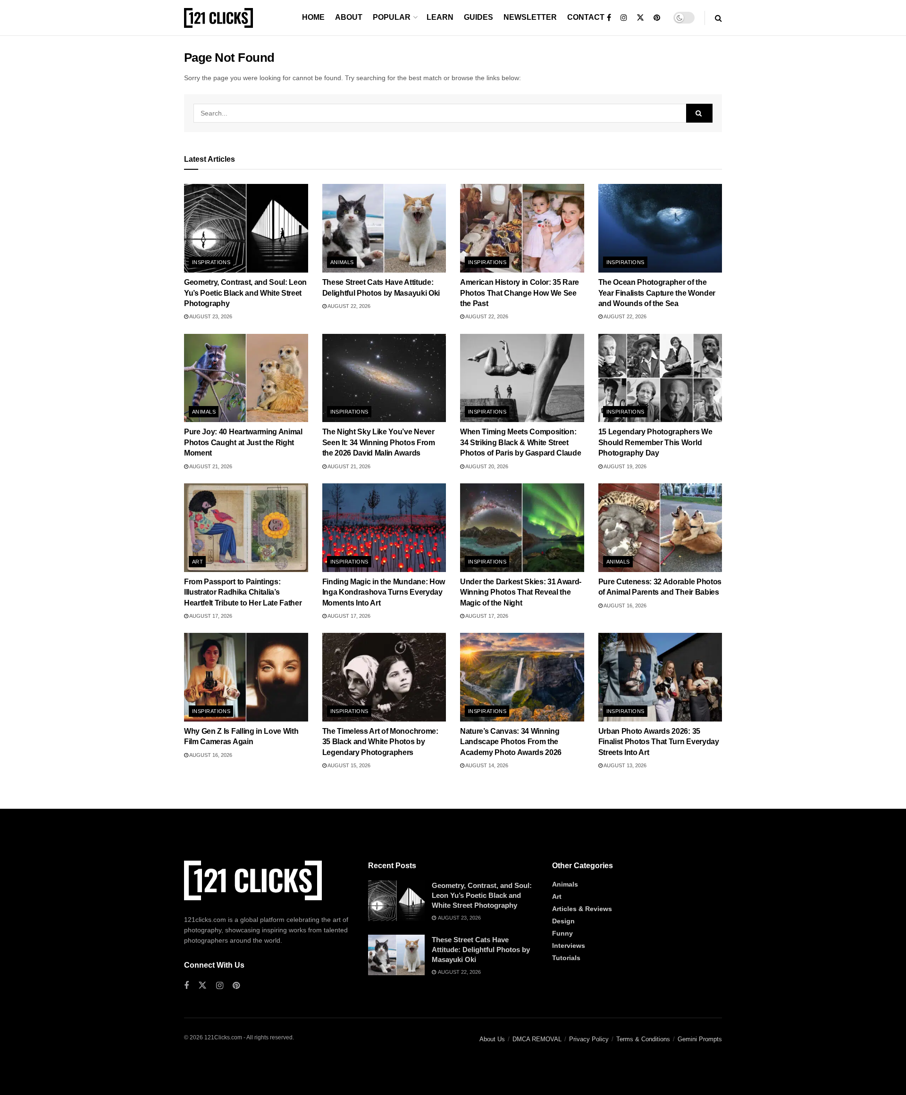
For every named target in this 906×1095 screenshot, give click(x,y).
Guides (478, 17)
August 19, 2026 (624, 466)
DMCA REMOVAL (537, 1039)
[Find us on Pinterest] (657, 18)
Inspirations (211, 262)
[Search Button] (718, 18)
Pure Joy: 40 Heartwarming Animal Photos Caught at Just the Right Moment (243, 442)
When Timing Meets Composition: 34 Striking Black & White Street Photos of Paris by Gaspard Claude (520, 442)
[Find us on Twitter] (640, 18)
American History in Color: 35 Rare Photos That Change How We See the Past (519, 292)
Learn (440, 17)
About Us (492, 1039)
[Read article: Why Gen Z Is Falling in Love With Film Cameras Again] (246, 677)
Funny (562, 933)
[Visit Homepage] (218, 18)
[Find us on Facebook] (609, 18)
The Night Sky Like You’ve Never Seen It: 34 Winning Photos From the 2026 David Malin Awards (378, 442)
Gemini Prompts (700, 1039)
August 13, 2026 (624, 765)
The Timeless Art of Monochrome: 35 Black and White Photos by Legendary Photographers (380, 741)
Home (313, 17)
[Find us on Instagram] (624, 18)
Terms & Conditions (643, 1039)
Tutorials (566, 958)
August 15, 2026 (348, 765)
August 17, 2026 (210, 616)
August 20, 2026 (486, 466)
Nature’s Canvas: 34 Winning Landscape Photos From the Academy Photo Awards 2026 (511, 741)
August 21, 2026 (210, 466)
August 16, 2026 (624, 605)
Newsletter (530, 17)
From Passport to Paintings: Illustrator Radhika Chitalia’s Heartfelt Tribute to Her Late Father (243, 592)
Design (563, 921)
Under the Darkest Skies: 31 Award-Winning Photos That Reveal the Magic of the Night (520, 592)
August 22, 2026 (348, 306)
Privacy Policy (589, 1039)
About (348, 17)
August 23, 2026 (210, 316)
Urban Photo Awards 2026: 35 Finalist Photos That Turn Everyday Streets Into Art (658, 741)
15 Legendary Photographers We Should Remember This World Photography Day (655, 442)
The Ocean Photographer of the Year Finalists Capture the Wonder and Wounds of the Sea (656, 292)
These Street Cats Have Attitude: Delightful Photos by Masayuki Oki (481, 949)
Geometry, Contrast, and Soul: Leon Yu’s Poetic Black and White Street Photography (245, 292)
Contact (585, 17)
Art (197, 561)
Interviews (568, 945)
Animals (342, 262)
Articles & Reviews (582, 908)
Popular (392, 17)
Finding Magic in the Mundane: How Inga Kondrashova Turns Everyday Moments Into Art (383, 592)
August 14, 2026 (486, 765)
